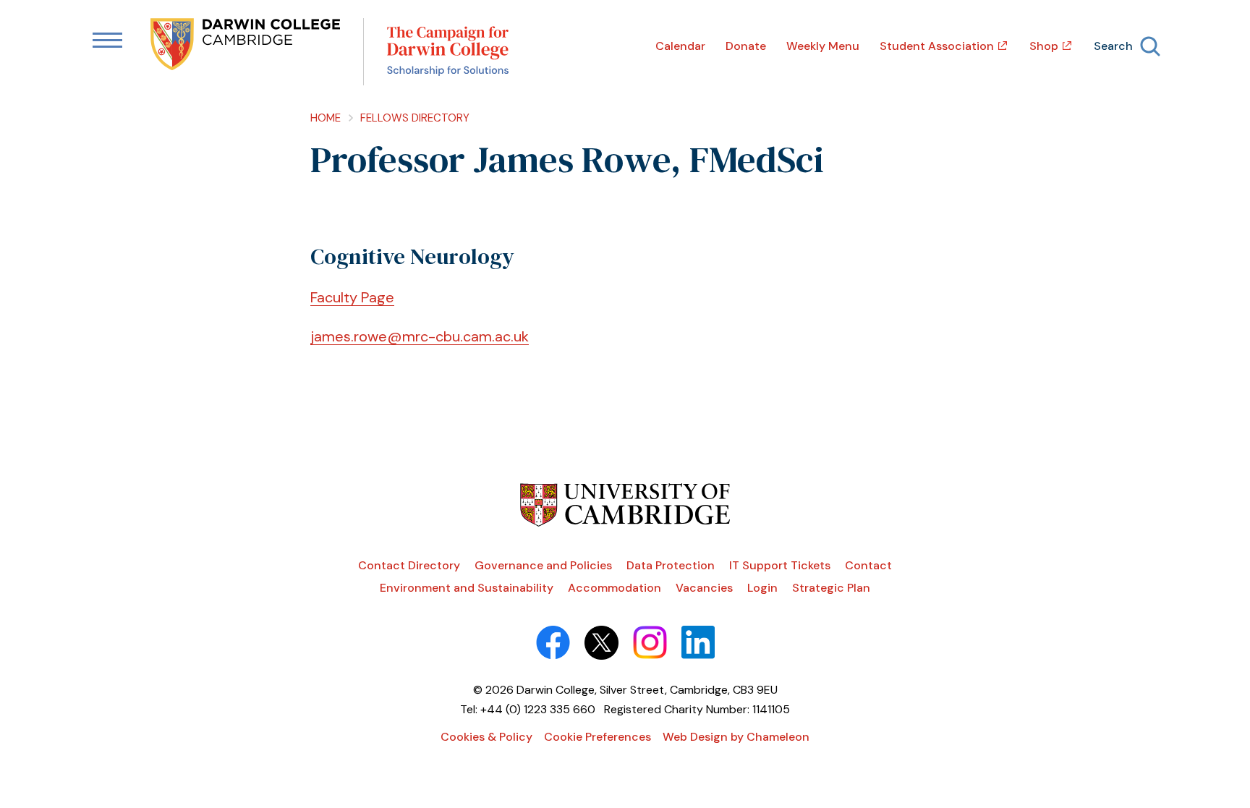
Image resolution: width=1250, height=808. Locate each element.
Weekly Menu (822, 46)
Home (325, 118)
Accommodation (614, 587)
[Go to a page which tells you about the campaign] (447, 51)
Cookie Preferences (597, 736)
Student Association (937, 46)
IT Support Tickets (779, 565)
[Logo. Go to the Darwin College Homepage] (246, 45)
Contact (868, 565)
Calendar (680, 46)
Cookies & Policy (486, 736)
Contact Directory (409, 565)
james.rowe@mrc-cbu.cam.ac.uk (419, 336)
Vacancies (704, 587)
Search (1113, 46)
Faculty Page (352, 297)
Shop (1043, 46)
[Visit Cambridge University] (625, 522)
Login (762, 587)
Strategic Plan (831, 587)
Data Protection (670, 565)
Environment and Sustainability (466, 587)
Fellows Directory (414, 118)
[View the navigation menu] (107, 41)
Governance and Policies (543, 565)
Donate (746, 46)
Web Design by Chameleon (736, 736)
